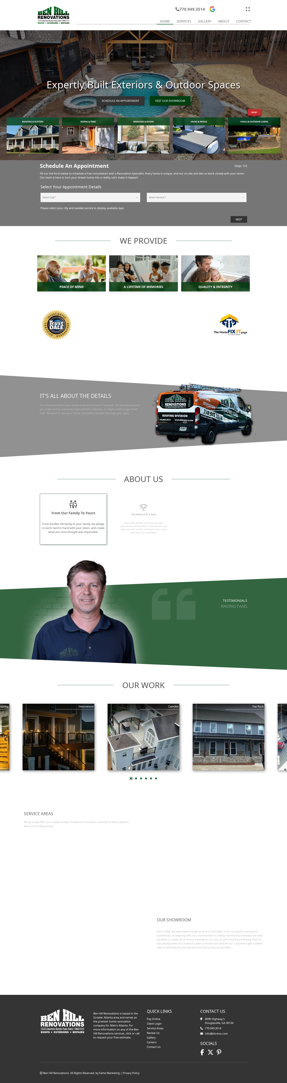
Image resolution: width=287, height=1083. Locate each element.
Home (165, 21)
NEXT (239, 219)
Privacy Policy (131, 1073)
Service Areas (155, 1028)
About (223, 21)
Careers (152, 1042)
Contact (243, 21)
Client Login (154, 1023)
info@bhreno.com (216, 1033)
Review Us (153, 1033)
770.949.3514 (192, 9)
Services (184, 21)
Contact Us (154, 1047)
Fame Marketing (109, 1073)
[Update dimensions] (248, 9)
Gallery (204, 21)
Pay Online (153, 1019)
